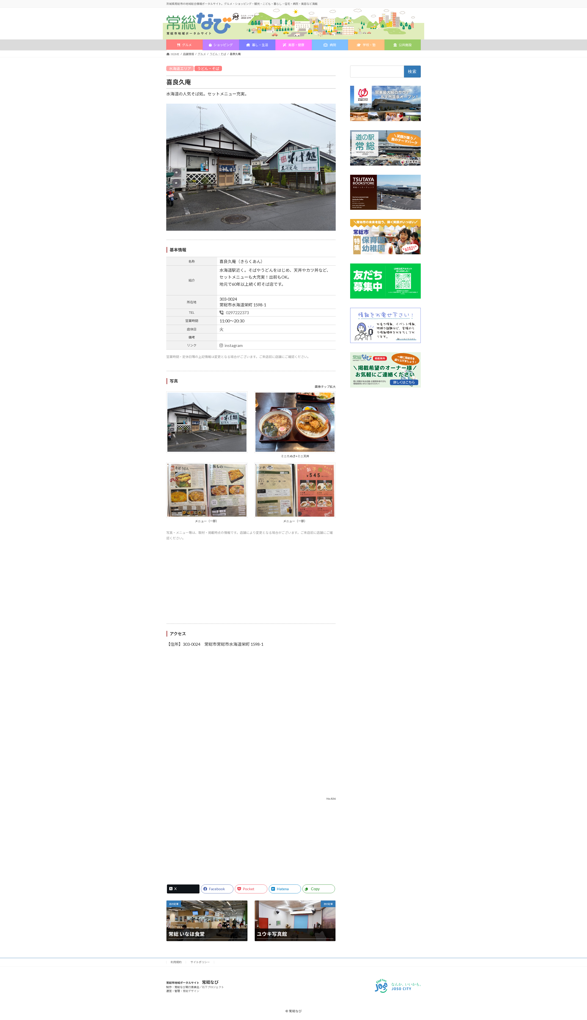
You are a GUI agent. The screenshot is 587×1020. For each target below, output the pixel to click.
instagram (234, 345)
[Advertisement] (251, 584)
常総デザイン (191, 991)
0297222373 (237, 312)
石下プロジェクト (213, 987)
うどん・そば (208, 68)
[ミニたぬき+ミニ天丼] (295, 451)
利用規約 (176, 962)
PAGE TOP (570, 985)
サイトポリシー (200, 962)
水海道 (174, 68)
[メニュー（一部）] (207, 516)
